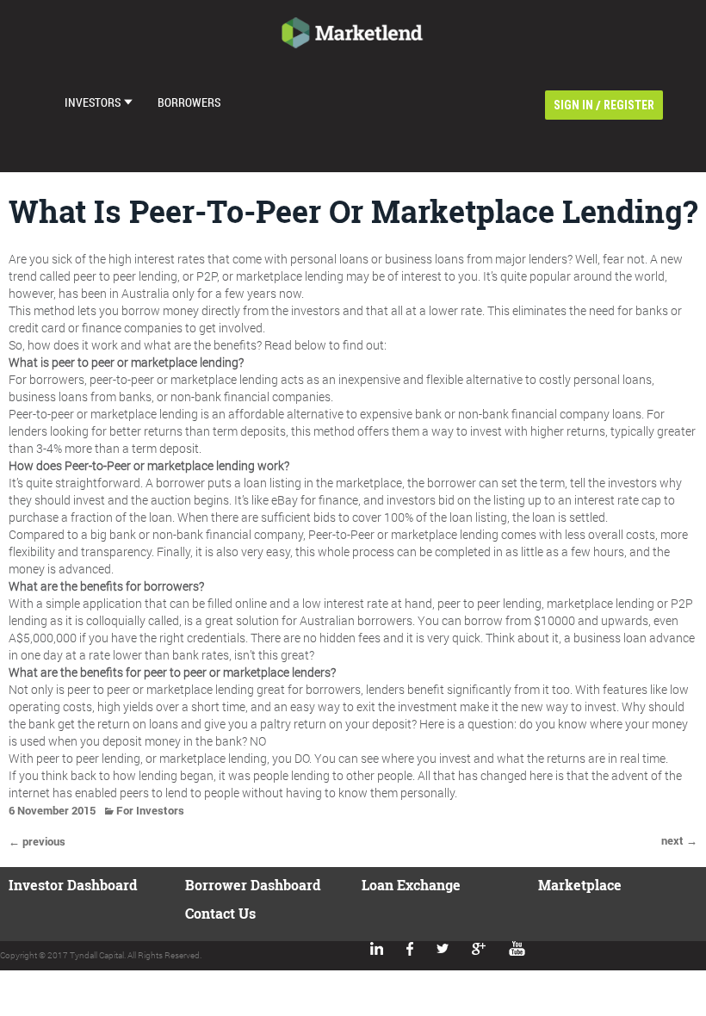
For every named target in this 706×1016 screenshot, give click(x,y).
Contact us (220, 913)
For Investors (150, 810)
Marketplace (580, 885)
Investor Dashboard (73, 885)
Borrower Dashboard (252, 885)
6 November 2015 (52, 810)
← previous (37, 841)
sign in (573, 105)
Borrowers (189, 102)
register (629, 105)
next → (679, 840)
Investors (93, 102)
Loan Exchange (411, 885)
